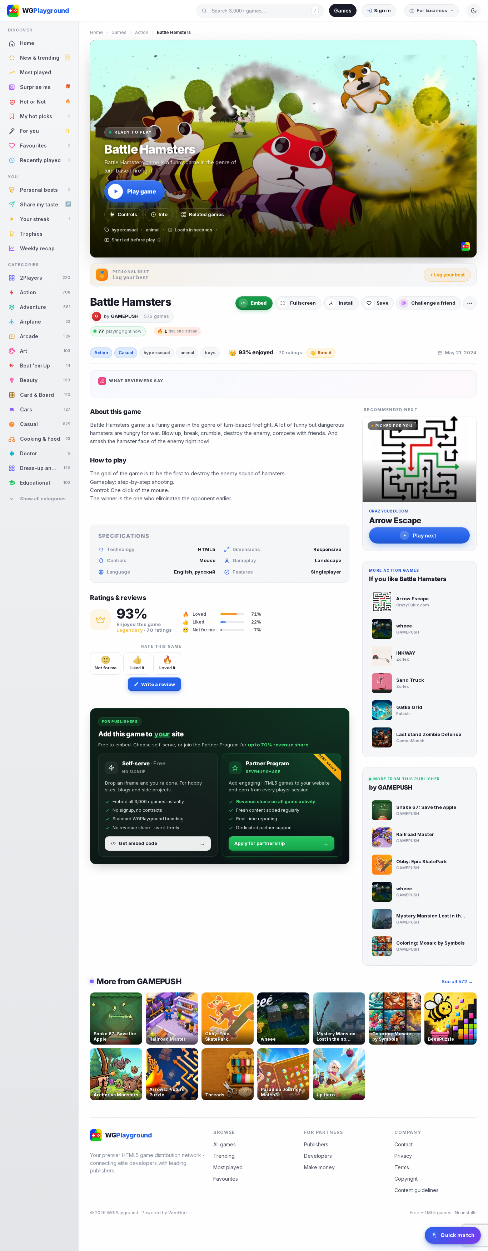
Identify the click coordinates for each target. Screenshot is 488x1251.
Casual (126, 352)
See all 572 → (457, 981)
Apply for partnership (281, 843)
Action (141, 32)
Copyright (406, 1179)
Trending (224, 1156)
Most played (228, 1167)
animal (187, 352)
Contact (403, 1144)
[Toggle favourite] (135, 999)
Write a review (158, 684)
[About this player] (465, 246)
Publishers (316, 1144)
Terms (401, 1167)
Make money (319, 1167)
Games (343, 10)
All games (224, 1144)
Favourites (225, 1179)
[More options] (470, 303)
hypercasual (157, 352)
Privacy (403, 1156)
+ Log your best (447, 274)
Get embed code (162, 843)
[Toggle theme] (474, 11)
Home (96, 32)
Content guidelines (416, 1190)
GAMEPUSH (125, 316)
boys (210, 352)
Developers (318, 1156)
